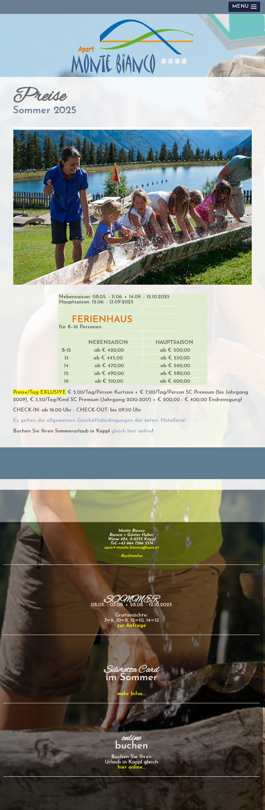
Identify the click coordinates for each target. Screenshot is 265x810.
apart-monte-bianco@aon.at (131, 547)
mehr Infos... (131, 693)
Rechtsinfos (131, 556)
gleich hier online (131, 431)
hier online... (131, 767)
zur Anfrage (131, 625)
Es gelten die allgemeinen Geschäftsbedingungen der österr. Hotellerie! (99, 420)
